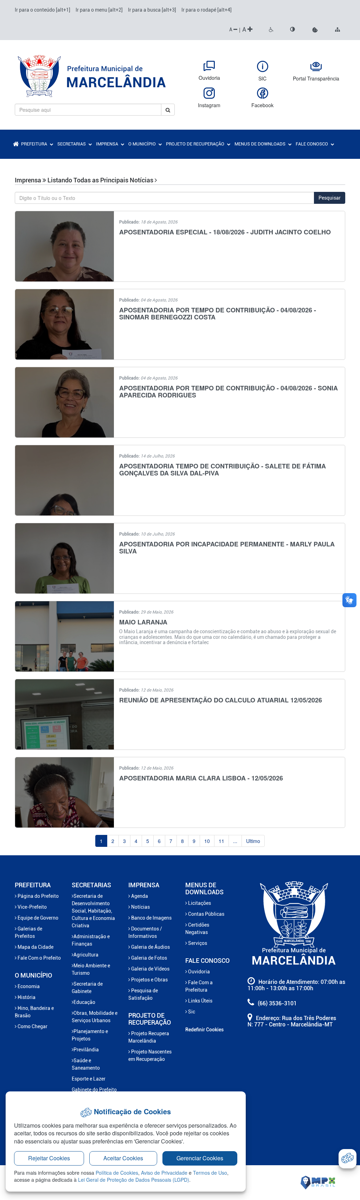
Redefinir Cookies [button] (204, 1029)
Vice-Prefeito (32, 907)
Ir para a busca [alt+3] (152, 10)
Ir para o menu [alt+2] (99, 10)
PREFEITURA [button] (34, 144)
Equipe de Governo (37, 918)
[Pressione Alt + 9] (337, 30)
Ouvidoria (198, 971)
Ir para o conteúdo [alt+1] (42, 10)
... (235, 840)
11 (221, 840)
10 (207, 840)
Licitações (199, 903)
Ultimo (253, 840)
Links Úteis (199, 1001)
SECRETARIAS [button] (72, 144)
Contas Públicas (205, 914)
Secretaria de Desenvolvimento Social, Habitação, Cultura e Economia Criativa (93, 910)
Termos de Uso (210, 1172)
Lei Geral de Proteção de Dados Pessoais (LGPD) (133, 1179)
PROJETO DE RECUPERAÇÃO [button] (195, 144)
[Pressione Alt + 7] (271, 30)
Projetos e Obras (149, 979)
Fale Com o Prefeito (39, 958)
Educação (84, 1002)
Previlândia (86, 1049)
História (26, 997)
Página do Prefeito (38, 896)
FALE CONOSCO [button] (312, 144)
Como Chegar (32, 1026)
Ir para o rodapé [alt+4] (206, 10)
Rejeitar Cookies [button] (49, 1158)
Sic (191, 1011)
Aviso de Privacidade (164, 1172)
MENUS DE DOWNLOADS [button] (260, 144)
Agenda (139, 896)
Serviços (197, 943)
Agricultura (85, 955)
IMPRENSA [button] (107, 144)
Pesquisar (330, 198)
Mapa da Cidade (35, 947)
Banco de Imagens (151, 918)
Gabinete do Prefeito (94, 1089)
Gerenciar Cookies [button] (199, 1158)
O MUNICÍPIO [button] (142, 144)
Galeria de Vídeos (149, 969)
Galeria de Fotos (148, 958)
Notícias (140, 907)
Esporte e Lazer (88, 1079)
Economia (28, 986)
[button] (315, 30)
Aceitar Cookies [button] (123, 1158)
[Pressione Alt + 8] (292, 30)
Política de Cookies (117, 1172)
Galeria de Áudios (150, 947)
